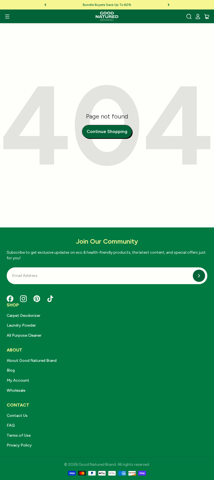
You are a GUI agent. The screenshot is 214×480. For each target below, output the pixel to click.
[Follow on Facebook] (10, 298)
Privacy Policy (19, 445)
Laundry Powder (21, 325)
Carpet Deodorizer (23, 315)
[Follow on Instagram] (23, 298)
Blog (11, 370)
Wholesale (16, 390)
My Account (18, 380)
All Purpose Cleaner (24, 335)
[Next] (169, 5)
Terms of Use (19, 435)
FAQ (11, 425)
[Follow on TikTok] (50, 298)
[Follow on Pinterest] (36, 298)
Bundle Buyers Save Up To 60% (107, 5)
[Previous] (45, 5)
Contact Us (17, 415)
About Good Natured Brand (32, 360)
